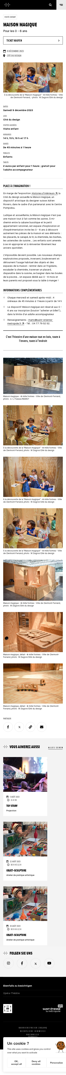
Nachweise (32, 1034)
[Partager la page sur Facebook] (8, 727)
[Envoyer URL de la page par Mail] (41, 727)
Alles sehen (55, 748)
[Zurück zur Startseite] (7, 5)
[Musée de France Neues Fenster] (7, 1009)
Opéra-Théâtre (11, 993)
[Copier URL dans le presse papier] (30, 727)
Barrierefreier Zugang (33, 1028)
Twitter (35, 963)
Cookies (33, 1037)
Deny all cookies (36, 1062)
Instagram (8, 963)
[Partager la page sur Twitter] (19, 727)
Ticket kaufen (23, 40)
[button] (61, 5)
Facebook (22, 963)
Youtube (49, 963)
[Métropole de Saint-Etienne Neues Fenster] (53, 1009)
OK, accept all (16, 1062)
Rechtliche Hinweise (33, 1031)
